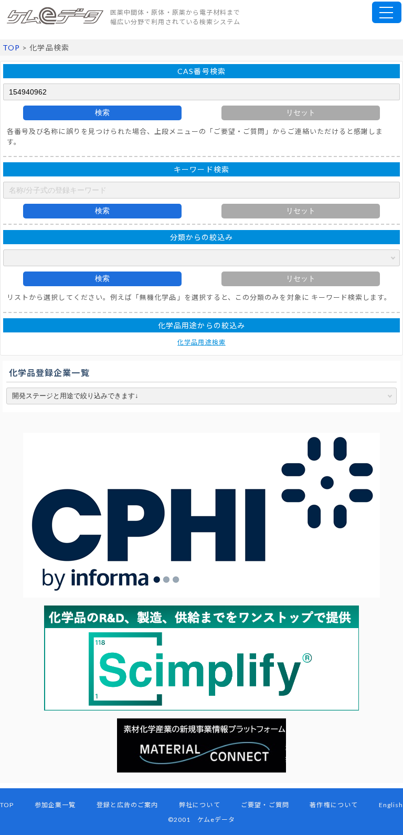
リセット (300, 112)
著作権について (333, 805)
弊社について (199, 805)
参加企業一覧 (55, 805)
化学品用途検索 (201, 342)
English (391, 805)
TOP (11, 47)
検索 (102, 112)
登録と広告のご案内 (127, 805)
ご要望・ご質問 (265, 805)
